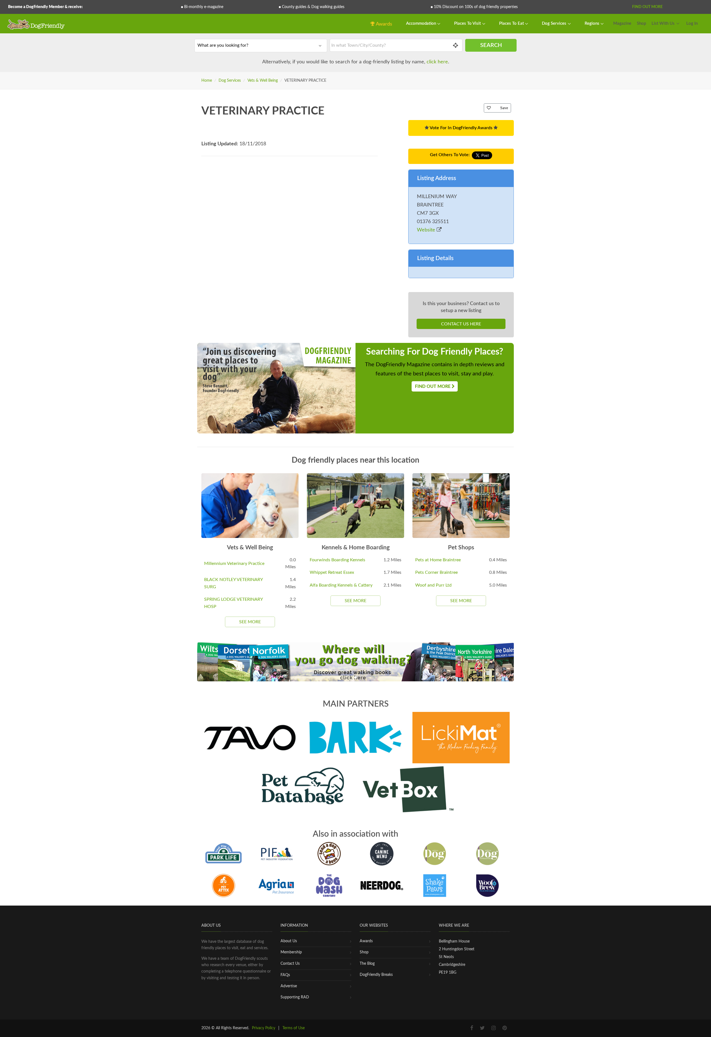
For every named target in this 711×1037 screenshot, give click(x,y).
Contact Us (290, 964)
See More (250, 622)
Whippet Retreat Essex (332, 572)
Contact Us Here (461, 324)
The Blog (367, 964)
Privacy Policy (263, 1028)
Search (491, 45)
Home (206, 81)
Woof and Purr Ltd (433, 585)
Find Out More (647, 7)
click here (437, 61)
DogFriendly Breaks (376, 975)
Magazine (622, 23)
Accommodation (421, 23)
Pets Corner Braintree (436, 572)
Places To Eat (512, 23)
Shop (641, 23)
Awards (383, 24)
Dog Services (554, 23)
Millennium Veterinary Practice (234, 563)
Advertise (289, 986)
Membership (291, 952)
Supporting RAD (295, 997)
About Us (289, 941)
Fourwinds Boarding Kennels (337, 560)
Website (427, 230)
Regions (592, 23)
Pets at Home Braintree (438, 560)
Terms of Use (293, 1028)
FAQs (285, 975)
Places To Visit (468, 23)
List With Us (663, 23)
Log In (692, 23)
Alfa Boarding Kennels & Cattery (341, 585)
